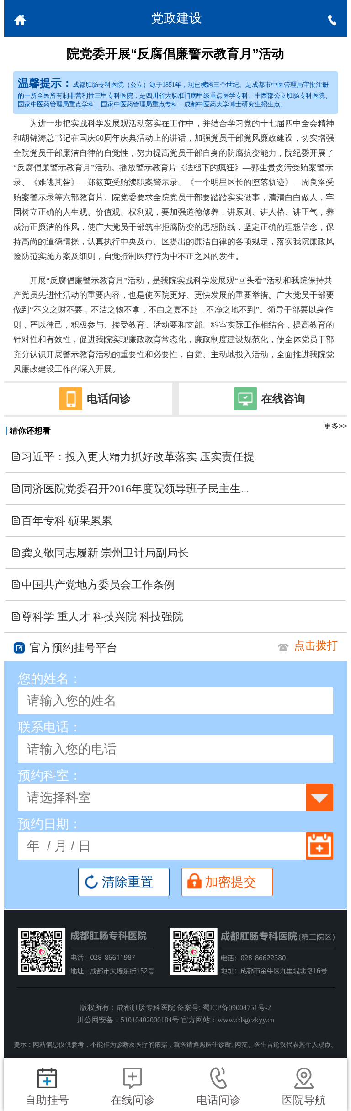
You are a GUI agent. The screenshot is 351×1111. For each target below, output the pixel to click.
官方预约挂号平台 (73, 648)
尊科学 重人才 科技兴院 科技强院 (97, 617)
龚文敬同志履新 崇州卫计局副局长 (100, 553)
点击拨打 (316, 645)
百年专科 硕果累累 (61, 521)
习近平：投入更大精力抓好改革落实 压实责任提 (133, 457)
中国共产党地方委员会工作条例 (93, 585)
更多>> (335, 426)
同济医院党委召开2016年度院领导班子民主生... (130, 489)
